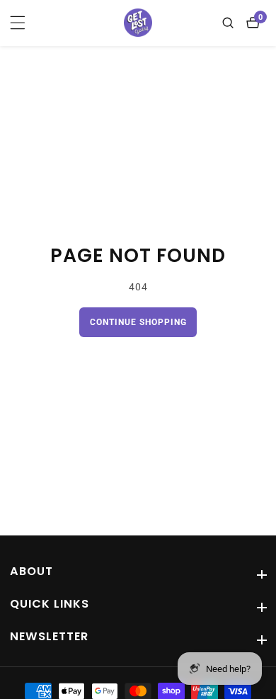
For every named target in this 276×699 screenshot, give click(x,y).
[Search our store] (231, 22)
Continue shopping (138, 322)
